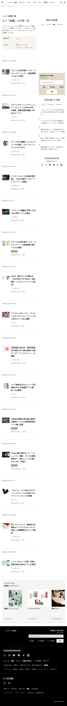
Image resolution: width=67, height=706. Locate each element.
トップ (3, 6)
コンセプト (34, 688)
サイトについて (7, 669)
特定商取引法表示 (40, 692)
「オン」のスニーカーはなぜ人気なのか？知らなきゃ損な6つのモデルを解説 (53, 112)
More (52, 2)
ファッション (24, 45)
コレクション (7, 665)
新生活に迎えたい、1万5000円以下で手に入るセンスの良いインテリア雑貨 (53, 130)
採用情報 (15, 669)
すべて (18, 45)
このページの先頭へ (11, 630)
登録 (52, 91)
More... (18, 38)
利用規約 (34, 669)
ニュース (9, 2)
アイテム (14, 688)
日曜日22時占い (27, 661)
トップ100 (37, 661)
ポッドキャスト (37, 665)
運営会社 (27, 669)
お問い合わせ (54, 669)
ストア (29, 2)
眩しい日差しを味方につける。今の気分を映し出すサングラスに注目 (53, 139)
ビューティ (22, 2)
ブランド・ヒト (37, 2)
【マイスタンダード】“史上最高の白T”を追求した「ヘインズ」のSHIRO (52, 122)
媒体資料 (21, 669)
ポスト (16, 665)
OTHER (61, 87)
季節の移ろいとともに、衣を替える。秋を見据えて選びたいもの (53, 148)
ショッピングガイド (8, 692)
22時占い (46, 2)
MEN (44, 87)
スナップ (46, 661)
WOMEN (52, 87)
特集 (15, 2)
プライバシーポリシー (43, 669)
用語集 (46, 665)
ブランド (6, 688)
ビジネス (26, 47)
